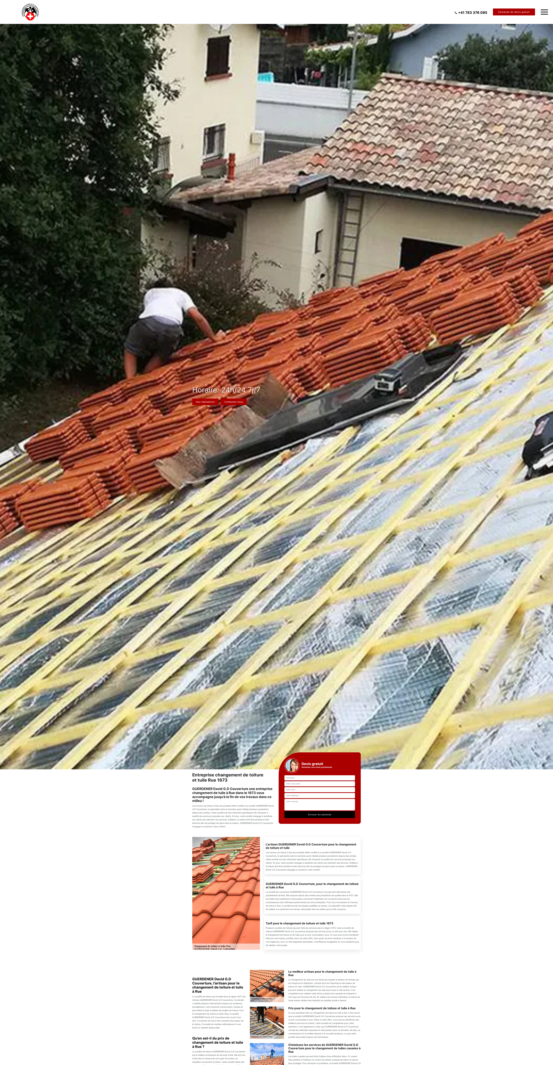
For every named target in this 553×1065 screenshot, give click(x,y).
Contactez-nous (233, 401)
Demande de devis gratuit (514, 12)
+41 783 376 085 (472, 12)
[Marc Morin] (30, 12)
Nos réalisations (205, 401)
